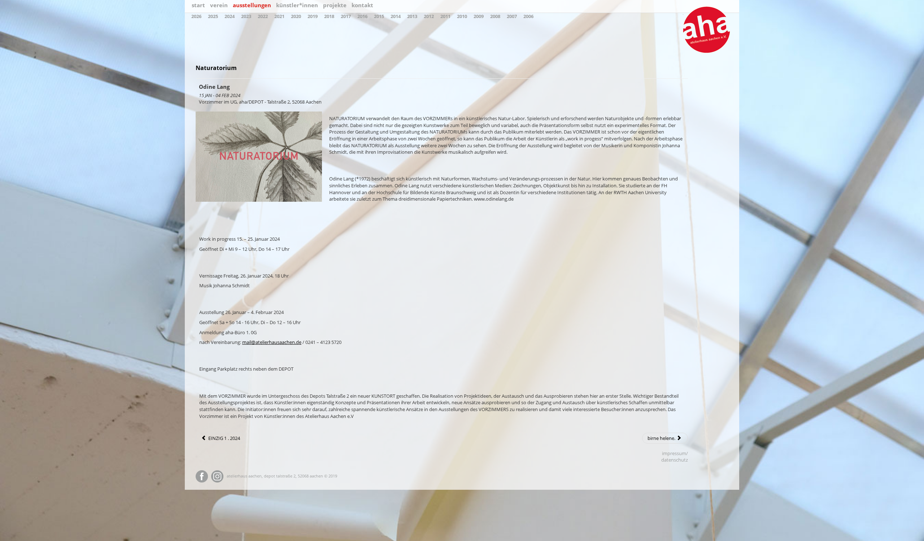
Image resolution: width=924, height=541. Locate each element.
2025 (213, 16)
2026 (196, 16)
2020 (296, 16)
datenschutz (674, 460)
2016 (362, 16)
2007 (512, 16)
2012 (429, 16)
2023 (246, 16)
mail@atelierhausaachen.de (271, 342)
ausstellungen (252, 5)
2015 (379, 16)
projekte (334, 5)
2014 (396, 16)
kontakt (362, 5)
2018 (329, 16)
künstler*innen (297, 5)
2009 (479, 16)
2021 (279, 16)
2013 (412, 16)
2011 (445, 16)
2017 (346, 16)
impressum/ (675, 453)
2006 (528, 16)
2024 (230, 16)
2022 (263, 16)
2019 (313, 16)
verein (219, 5)
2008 (495, 16)
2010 (462, 16)
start (198, 5)
